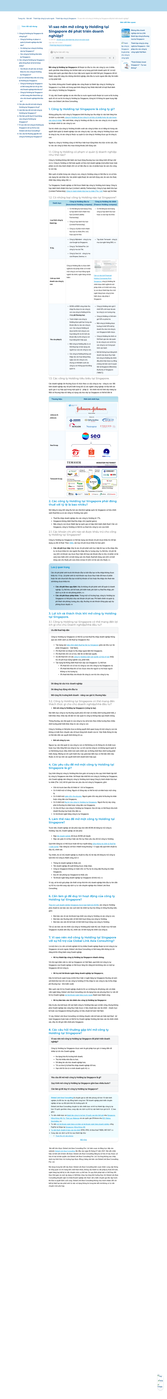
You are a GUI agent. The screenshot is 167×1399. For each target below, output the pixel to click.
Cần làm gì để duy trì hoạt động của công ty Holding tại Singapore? (30, 119)
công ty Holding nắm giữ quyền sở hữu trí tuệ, (92, 657)
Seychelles (55, 1121)
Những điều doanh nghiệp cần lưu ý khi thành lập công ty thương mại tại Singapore (140, 34)
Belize (108, 1118)
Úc (64, 1118)
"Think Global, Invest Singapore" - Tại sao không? (138, 65)
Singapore (111, 1115)
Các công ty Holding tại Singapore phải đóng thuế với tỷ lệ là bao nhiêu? (31, 63)
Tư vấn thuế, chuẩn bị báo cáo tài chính (65, 1130)
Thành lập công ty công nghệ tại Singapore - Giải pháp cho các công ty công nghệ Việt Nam (140, 47)
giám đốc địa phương (73, 796)
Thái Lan (69, 1118)
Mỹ (61, 1118)
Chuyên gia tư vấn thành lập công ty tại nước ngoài (72, 39)
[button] (83, 630)
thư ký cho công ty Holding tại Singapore (81, 802)
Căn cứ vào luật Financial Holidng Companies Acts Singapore (103, 278)
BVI (104, 1118)
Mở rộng (83, 1140)
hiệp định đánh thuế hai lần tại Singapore (82, 645)
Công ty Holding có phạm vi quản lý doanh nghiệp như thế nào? (31, 42)
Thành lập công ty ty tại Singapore (60, 45)
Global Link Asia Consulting (65, 1151)
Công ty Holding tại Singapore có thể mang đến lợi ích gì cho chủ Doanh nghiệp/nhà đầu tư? (31, 86)
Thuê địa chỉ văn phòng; (64, 1136)
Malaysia (76, 1118)
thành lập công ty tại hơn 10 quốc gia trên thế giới (85, 1115)
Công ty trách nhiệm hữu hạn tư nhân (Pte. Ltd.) (84, 191)
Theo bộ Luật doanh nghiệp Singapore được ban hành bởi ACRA (74, 905)
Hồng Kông (55, 1118)
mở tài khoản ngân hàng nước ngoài (79, 995)
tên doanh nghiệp (63, 836)
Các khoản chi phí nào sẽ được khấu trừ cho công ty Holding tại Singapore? (31, 72)
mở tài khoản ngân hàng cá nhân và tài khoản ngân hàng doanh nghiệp (83, 1124)
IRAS (71, 543)
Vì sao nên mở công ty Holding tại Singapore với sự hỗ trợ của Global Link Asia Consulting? (31, 128)
